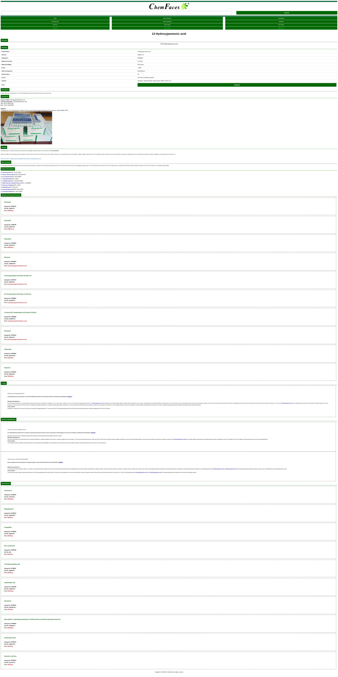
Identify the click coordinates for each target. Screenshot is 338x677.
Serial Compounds (167, 21)
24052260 (93, 432)
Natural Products (167, 18)
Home (55, 18)
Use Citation (281, 24)
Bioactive (281, 21)
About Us (55, 24)
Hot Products (281, 18)
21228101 (69, 396)
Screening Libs (55, 21)
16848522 (60, 462)
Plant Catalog (167, 24)
